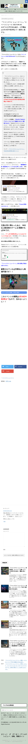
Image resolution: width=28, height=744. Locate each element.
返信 (4, 521)
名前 (4, 549)
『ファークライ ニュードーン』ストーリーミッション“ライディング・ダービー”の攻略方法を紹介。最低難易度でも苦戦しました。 (18, 644)
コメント (6, 531)
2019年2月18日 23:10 (7, 510)
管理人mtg (8, 381)
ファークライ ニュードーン (8, 377)
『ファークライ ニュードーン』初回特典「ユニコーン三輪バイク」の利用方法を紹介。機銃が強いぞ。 (18, 570)
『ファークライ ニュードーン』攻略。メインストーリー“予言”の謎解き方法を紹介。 (18, 587)
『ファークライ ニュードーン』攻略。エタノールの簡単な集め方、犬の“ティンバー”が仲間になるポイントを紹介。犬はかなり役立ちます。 (18, 605)
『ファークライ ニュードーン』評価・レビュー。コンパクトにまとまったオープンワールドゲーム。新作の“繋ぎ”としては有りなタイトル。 (18, 625)
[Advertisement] (14, 320)
